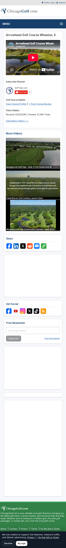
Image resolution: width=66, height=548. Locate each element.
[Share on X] (23, 246)
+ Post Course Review (40, 104)
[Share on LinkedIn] (16, 246)
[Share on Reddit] (30, 246)
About (3, 528)
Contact (13, 528)
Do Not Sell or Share (50, 528)
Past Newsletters (52, 338)
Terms (34, 528)
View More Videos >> (17, 121)
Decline (8, 543)
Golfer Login (49, 3)
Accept (21, 543)
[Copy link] (43, 246)
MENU (6, 24)
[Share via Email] (36, 246)
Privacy (24, 528)
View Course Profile (16, 104)
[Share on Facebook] (9, 246)
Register (62, 3)
